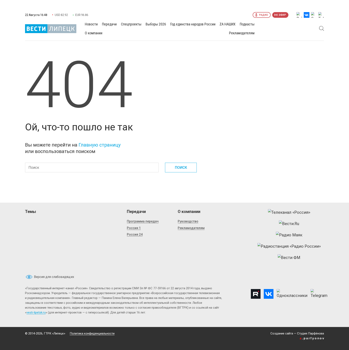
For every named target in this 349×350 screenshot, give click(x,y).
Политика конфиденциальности (92, 333)
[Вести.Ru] (289, 223)
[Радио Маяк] (289, 235)
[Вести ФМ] (289, 257)
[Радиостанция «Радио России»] (289, 246)
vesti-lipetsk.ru (36, 312)
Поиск (181, 167)
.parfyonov (312, 338)
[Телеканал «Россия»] (289, 212)
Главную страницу (100, 145)
